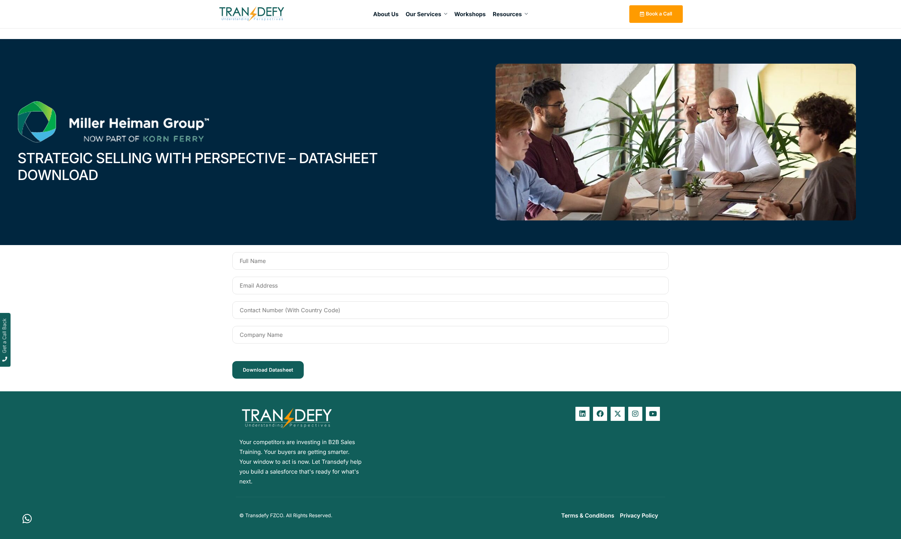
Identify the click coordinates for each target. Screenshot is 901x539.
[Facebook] (600, 414)
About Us (385, 14)
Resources (507, 14)
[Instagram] (635, 414)
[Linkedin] (582, 414)
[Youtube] (653, 414)
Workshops (470, 14)
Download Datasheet (268, 370)
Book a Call (659, 14)
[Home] (251, 14)
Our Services (423, 14)
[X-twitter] (618, 414)
